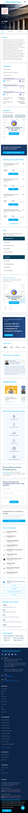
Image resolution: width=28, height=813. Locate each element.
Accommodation (5, 767)
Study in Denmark (17, 640)
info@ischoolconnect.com (11, 680)
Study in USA (7, 637)
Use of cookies (10, 807)
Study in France (19, 635)
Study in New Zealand (18, 637)
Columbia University (5, 738)
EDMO (2, 694)
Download (13, 501)
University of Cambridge (6, 730)
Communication (4, 772)
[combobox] (12, 17)
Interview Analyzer (5, 754)
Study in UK (6, 640)
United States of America (14, 591)
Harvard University (5, 719)
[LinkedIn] (15, 654)
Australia (14, 588)
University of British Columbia (7, 744)
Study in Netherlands (9, 635)
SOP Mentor (3, 759)
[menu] (25, 1)
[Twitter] (9, 654)
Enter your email (5, 794)
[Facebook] (2, 654)
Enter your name (5, 788)
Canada (14, 585)
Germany (14, 594)
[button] (23, 808)
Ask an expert (4, 701)
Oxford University (5, 722)
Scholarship (3, 696)
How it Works (4, 688)
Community (3, 699)
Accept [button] (7, 810)
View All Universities (5, 747)
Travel (2, 770)
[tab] (2, 31)
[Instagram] (6, 654)
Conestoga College (5, 733)
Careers (3, 709)
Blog (2, 706)
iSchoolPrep (3, 704)
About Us (3, 691)
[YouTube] (12, 654)
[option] (5, 395)
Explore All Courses (14, 223)
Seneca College (4, 741)
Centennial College (5, 736)
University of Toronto (5, 728)
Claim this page (7, 472)
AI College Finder (5, 757)
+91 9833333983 (8, 676)
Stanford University (5, 725)
